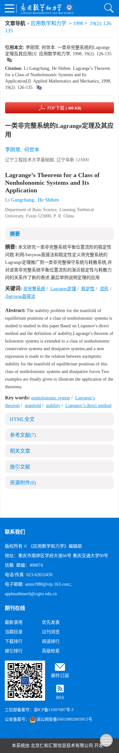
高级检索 (51, 651)
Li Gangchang (19, 200)
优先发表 (51, 622)
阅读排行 (51, 641)
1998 (78, 23)
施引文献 (20, 467)
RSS (60, 697)
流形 (104, 288)
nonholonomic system (50, 398)
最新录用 (14, 622)
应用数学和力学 (48, 23)
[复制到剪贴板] (9, 59)
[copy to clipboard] (39, 87)
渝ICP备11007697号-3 (54, 709)
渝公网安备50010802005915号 (64, 719)
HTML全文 (22, 419)
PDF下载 (64, 108)
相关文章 (20, 451)
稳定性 (88, 288)
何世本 (31, 149)
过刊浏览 (51, 632)
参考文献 (23, 435)
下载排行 (14, 641)
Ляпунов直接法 (20, 296)
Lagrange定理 (63, 288)
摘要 (15, 234)
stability (53, 405)
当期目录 (14, 632)
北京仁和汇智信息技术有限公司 (62, 745)
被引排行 (14, 651)
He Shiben (48, 200)
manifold (33, 405)
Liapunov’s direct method (88, 405)
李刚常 (12, 149)
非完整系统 (34, 288)
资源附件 (23, 482)
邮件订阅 (60, 675)
